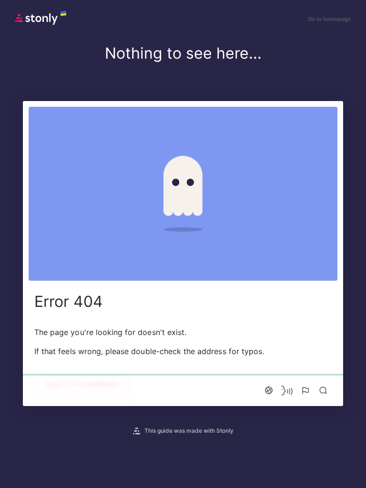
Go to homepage (329, 19)
